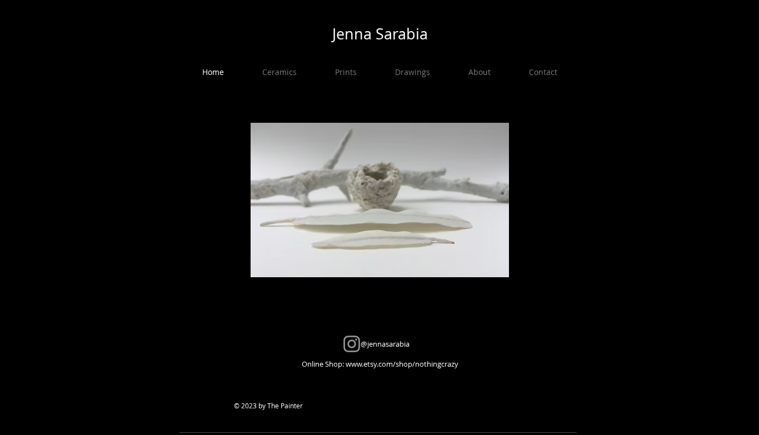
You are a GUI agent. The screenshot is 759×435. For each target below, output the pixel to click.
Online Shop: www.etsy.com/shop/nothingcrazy (380, 364)
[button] (279, 72)
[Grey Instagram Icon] (352, 344)
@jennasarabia (380, 344)
